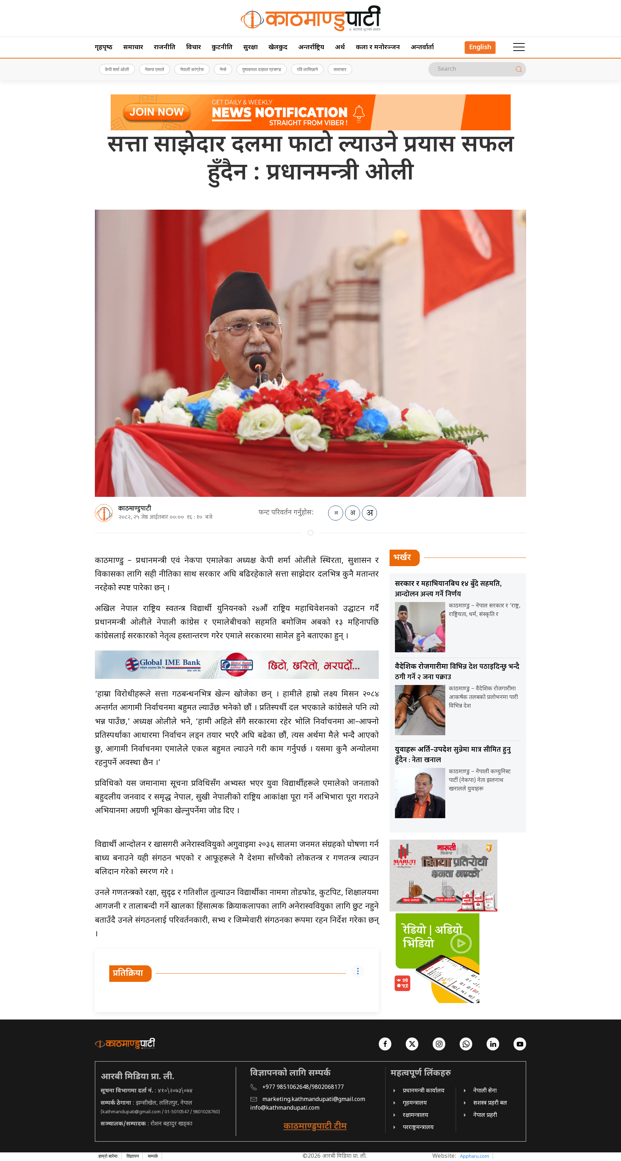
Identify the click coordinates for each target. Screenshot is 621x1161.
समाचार (133, 47)
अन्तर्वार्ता (422, 47)
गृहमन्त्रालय (415, 1103)
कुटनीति (222, 47)
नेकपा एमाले (154, 69)
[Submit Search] (519, 69)
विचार (193, 47)
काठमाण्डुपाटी (134, 508)
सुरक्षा (250, 47)
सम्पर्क (153, 1156)
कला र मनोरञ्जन (378, 47)
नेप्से (223, 69)
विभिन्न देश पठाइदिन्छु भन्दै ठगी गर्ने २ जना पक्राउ (457, 672)
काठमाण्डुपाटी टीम (315, 1126)
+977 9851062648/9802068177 (303, 1087)
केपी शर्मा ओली (117, 69)
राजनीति (164, 47)
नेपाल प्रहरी (485, 1115)
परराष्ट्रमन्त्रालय (418, 1128)
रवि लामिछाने (307, 69)
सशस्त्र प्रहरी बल (490, 1103)
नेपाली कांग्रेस (192, 69)
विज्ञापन (132, 1156)
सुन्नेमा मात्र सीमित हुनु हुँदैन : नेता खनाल (453, 754)
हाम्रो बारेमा (108, 1156)
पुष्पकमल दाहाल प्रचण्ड (261, 69)
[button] (519, 47)
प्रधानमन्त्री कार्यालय (424, 1091)
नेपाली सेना (485, 1091)
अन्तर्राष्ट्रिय (311, 47)
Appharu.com (474, 1156)
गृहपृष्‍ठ (103, 47)
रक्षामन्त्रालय (415, 1115)
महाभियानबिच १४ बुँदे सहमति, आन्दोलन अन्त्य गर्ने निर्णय (448, 589)
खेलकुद (278, 47)
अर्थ (340, 47)
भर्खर (402, 558)
